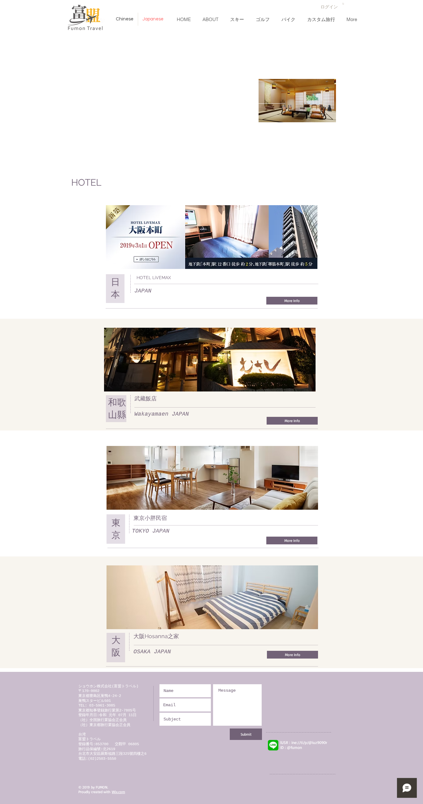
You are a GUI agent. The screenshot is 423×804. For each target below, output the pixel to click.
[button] (343, 4)
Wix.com (118, 791)
